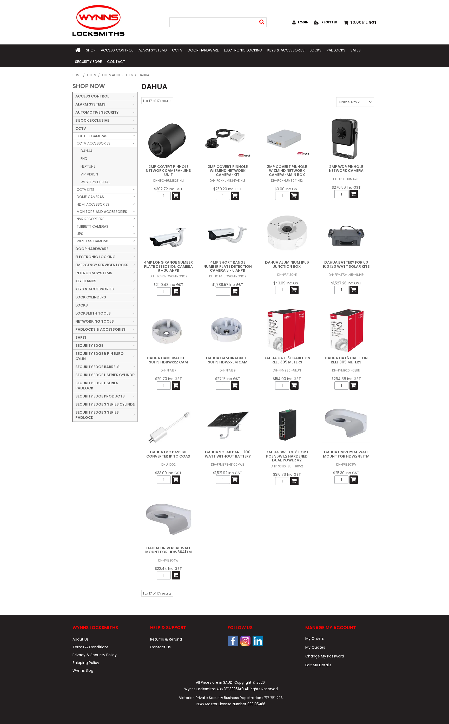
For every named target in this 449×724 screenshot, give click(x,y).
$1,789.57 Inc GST (227, 284)
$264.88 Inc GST (346, 378)
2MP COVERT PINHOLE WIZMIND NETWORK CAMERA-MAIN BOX (287, 170)
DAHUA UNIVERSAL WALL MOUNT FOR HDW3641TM (168, 550)
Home (76, 75)
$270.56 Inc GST (346, 187)
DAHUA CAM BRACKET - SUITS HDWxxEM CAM (227, 359)
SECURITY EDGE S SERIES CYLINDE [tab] (105, 404)
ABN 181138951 (230, 689)
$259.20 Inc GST (227, 189)
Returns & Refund (166, 639)
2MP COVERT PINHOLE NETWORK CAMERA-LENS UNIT (168, 170)
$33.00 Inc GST (168, 472)
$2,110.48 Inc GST (168, 284)
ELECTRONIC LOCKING (243, 50)
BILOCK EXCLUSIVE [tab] (92, 120)
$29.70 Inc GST (168, 378)
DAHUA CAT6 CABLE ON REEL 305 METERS (346, 359)
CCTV (177, 50)
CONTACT (116, 61)
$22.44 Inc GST (168, 568)
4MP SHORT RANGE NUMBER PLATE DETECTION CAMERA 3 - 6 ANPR (227, 266)
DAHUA (87, 150)
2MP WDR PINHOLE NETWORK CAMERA (346, 168)
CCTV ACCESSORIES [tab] (93, 143)
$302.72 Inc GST (168, 189)
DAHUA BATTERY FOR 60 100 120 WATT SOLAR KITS (346, 264)
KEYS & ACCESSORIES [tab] (94, 289)
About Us (80, 639)
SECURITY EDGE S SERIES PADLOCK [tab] (97, 415)
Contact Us (160, 647)
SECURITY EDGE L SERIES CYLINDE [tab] (104, 374)
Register (329, 22)
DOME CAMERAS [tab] (90, 196)
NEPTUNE (88, 166)
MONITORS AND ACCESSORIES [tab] (102, 211)
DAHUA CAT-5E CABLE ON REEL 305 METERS (286, 359)
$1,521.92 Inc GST (227, 472)
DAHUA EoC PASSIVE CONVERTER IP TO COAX (168, 454)
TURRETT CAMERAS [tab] (92, 226)
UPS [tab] (80, 233)
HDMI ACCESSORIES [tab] (93, 204)
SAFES (356, 50)
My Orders (314, 638)
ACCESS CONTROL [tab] (92, 96)
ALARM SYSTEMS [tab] (90, 104)
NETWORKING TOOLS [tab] (94, 321)
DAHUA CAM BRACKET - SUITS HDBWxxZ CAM (168, 359)
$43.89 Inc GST (286, 283)
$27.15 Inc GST (227, 378)
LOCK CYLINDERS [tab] (90, 297)
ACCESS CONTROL (117, 50)
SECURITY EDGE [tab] (89, 345)
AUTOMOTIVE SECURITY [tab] (96, 112)
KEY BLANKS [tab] (85, 281)
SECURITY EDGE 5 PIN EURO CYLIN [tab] (99, 356)
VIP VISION (89, 174)
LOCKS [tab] (81, 305)
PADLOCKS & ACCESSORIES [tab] (100, 329)
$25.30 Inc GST (346, 472)
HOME (77, 50)
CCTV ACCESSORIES (117, 75)
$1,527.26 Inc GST (346, 283)
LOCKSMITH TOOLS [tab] (93, 313)
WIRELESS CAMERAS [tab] (93, 241)
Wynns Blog (82, 670)
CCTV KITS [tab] (85, 189)
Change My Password (324, 656)
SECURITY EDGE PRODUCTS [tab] (100, 396)
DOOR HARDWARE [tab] (91, 248)
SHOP (91, 50)
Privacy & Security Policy (94, 654)
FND (84, 158)
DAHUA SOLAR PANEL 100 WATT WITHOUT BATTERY (228, 454)
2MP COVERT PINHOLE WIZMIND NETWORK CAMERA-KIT (228, 170)
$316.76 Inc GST (287, 474)
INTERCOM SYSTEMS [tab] (93, 273)
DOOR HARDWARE (203, 50)
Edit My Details (318, 665)
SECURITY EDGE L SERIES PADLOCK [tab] (96, 385)
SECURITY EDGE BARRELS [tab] (97, 366)
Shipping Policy (85, 662)
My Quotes (315, 647)
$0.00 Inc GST (287, 189)
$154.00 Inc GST (287, 378)
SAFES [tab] (81, 337)
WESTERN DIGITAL (95, 182)
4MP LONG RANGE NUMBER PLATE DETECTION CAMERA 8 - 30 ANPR (168, 266)
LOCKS (315, 50)
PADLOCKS (336, 50)
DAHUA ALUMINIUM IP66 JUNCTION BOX (287, 264)
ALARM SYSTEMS (152, 50)
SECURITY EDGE (88, 61)
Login (303, 22)
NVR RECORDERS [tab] (90, 219)
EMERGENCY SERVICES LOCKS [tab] (101, 265)
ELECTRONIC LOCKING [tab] (95, 256)
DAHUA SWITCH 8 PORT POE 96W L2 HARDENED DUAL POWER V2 (287, 456)
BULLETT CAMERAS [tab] (92, 136)
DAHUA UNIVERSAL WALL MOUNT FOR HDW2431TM (346, 454)
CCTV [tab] (80, 128)
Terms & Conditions (90, 647)
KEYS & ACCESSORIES (286, 50)
